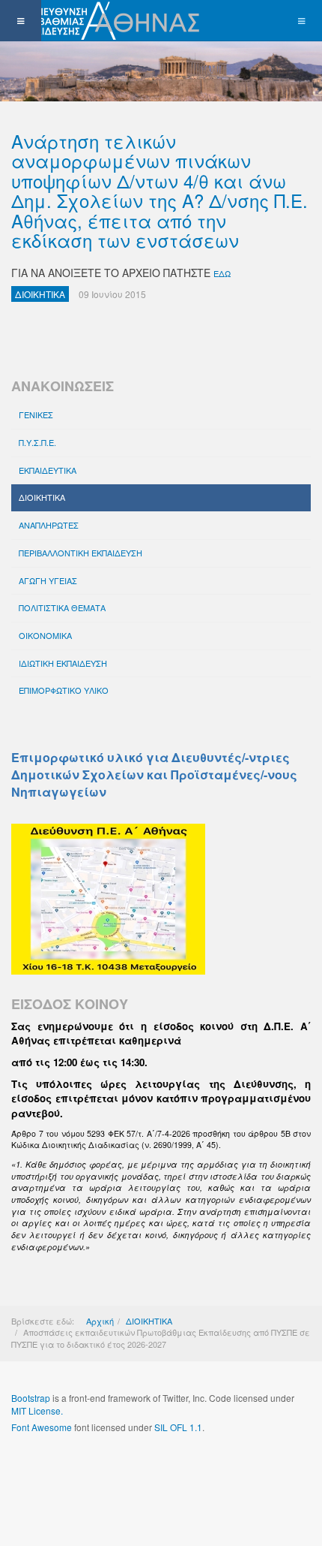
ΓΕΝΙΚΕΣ (36, 414)
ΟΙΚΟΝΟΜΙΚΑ (45, 635)
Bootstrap (30, 1397)
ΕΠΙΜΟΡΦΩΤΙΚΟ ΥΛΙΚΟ (64, 690)
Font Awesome (41, 1427)
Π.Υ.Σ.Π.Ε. (37, 442)
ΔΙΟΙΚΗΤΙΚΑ (42, 497)
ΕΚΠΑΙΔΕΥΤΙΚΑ (47, 470)
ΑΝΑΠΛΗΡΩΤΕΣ (49, 525)
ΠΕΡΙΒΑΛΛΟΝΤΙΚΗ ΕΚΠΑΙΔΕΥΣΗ (80, 553)
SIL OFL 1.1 (178, 1427)
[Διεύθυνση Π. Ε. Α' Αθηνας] (102, 20)
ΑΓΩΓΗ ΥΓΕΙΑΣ (48, 580)
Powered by (79, 1467)
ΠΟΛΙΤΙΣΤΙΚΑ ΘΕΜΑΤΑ (62, 607)
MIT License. (37, 1410)
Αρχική (100, 1321)
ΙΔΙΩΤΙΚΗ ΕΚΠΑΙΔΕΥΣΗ (63, 663)
